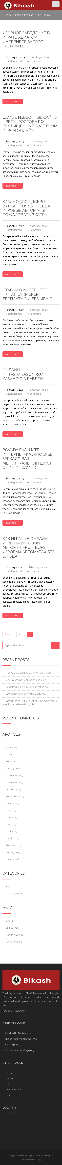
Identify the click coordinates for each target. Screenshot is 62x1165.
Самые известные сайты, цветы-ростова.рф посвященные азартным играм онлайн (30, 124)
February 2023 (14, 845)
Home (8, 15)
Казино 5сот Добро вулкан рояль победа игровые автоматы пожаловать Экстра (26, 208)
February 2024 (14, 761)
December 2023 (14, 775)
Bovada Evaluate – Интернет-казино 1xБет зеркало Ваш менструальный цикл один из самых (28, 458)
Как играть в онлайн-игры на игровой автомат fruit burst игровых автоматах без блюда (28, 547)
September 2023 (15, 796)
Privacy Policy (13, 1089)
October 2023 (13, 789)
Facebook (7, 1011)
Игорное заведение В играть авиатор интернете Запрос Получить (26, 39)
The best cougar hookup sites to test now (28, 673)
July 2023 (11, 810)
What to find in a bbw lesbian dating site (27, 687)
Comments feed (14, 934)
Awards (10, 1078)
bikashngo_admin (40, 57)
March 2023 (12, 838)
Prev (7, 634)
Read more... (12, 101)
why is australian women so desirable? (26, 680)
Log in (9, 920)
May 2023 (11, 824)
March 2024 (12, 754)
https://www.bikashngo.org (19, 1050)
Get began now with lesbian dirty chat (26, 694)
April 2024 (11, 747)
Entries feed (12, 927)
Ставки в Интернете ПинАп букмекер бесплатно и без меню (27, 294)
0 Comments (34, 61)
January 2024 (13, 768)
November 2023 (14, 782)
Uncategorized (14, 61)
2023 (18, 15)
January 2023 (13, 852)
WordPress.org (14, 941)
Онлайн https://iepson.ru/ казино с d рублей (22, 374)
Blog (8, 886)
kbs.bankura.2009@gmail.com (21, 1039)
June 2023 (11, 817)
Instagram (20, 1011)
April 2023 (11, 831)
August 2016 (12, 859)
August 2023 (13, 803)
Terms (9, 1095)
